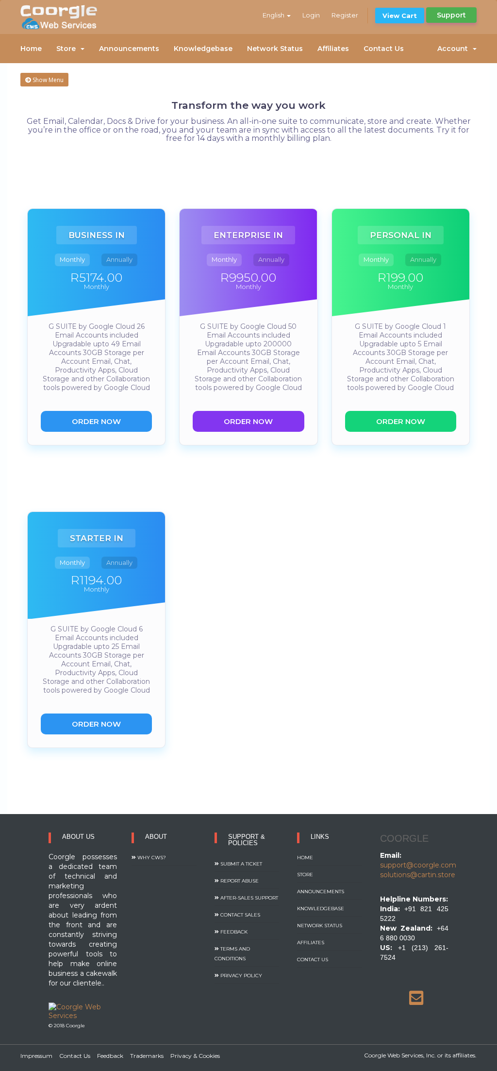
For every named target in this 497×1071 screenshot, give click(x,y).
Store (68, 48)
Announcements (129, 48)
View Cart (399, 15)
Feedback (233, 932)
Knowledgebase (203, 48)
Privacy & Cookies (195, 1055)
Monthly (72, 259)
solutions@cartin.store (417, 874)
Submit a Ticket (240, 864)
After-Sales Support (248, 898)
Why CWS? (151, 857)
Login (311, 15)
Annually (119, 259)
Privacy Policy (240, 975)
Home (31, 48)
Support (451, 15)
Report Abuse (239, 881)
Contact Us (384, 48)
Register (344, 15)
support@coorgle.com (418, 865)
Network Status (275, 48)
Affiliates (333, 48)
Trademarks (147, 1055)
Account (454, 48)
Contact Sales (239, 915)
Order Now (96, 421)
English (274, 15)
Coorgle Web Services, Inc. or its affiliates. (420, 1055)
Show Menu (47, 80)
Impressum (36, 1055)
